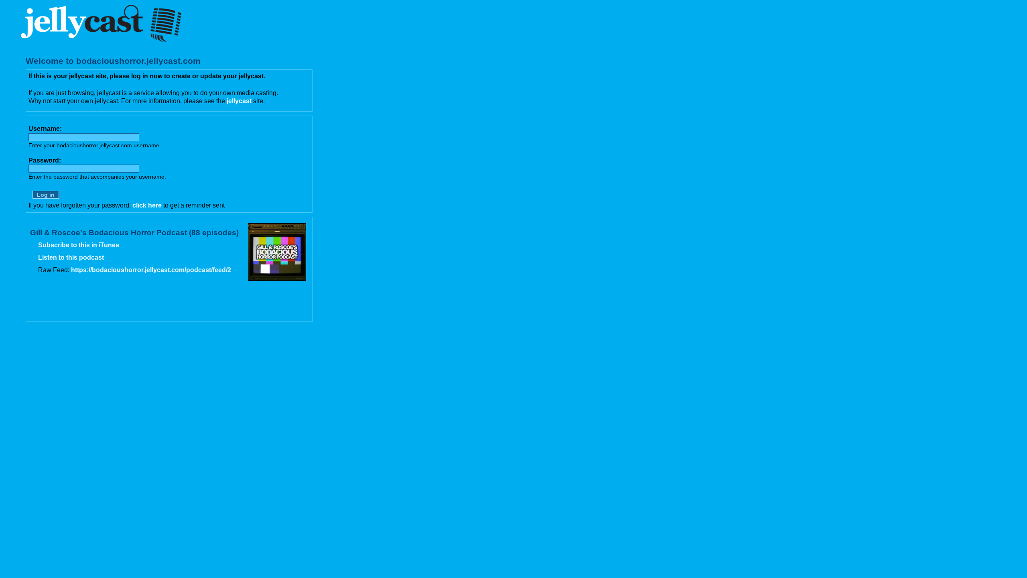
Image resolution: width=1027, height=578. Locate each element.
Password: (44, 160)
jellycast (239, 101)
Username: (45, 128)
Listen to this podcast (71, 257)
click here (147, 205)
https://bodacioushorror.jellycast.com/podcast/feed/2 (151, 270)
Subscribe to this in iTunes (78, 245)
